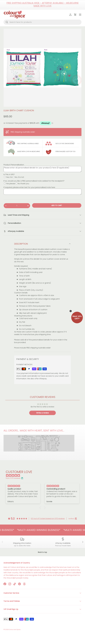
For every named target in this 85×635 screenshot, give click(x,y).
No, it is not (19, 177)
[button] (40, 507)
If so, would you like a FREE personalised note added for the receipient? (34, 181)
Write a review (42, 413)
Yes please (10, 183)
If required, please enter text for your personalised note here (29, 187)
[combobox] (42, 22)
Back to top (42, 552)
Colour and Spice (14, 629)
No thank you (23, 183)
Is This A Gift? (9, 174)
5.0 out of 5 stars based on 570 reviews (48, 518)
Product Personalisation (14, 164)
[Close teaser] (71, 311)
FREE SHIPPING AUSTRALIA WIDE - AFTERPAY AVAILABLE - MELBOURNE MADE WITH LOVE (43, 4)
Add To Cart (56, 205)
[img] (43, 475)
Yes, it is (9, 177)
